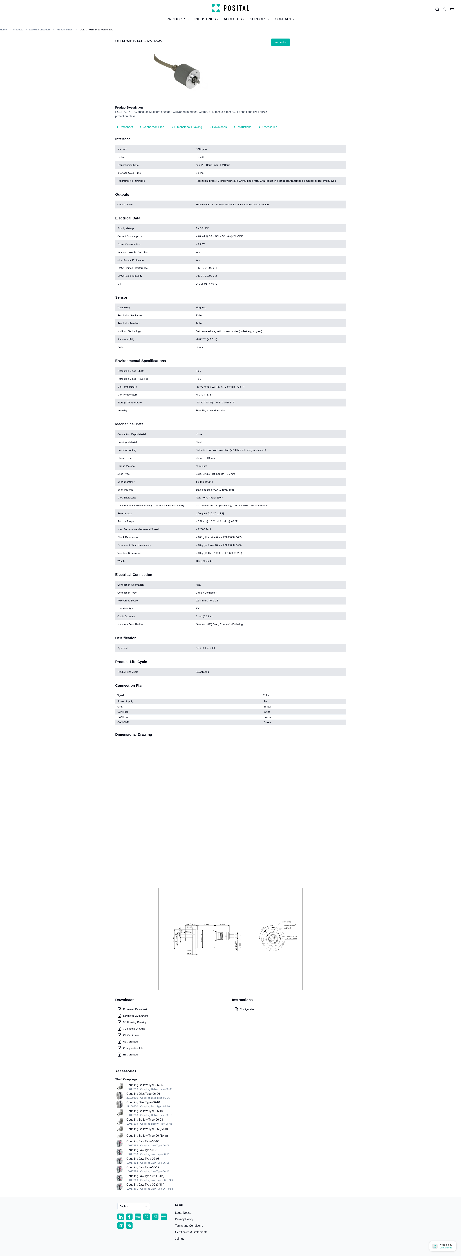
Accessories (269, 127)
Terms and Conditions (189, 1225)
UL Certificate (130, 1041)
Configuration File (133, 1048)
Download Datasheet (135, 1009)
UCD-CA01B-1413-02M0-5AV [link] (96, 29)
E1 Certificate (130, 1054)
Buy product (280, 42)
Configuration (247, 1009)
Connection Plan (153, 127)
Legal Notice (183, 1212)
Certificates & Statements (191, 1232)
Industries (205, 19)
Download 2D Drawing (136, 1015)
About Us (233, 19)
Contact (283, 19)
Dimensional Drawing (188, 127)
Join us (179, 1238)
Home (3, 29)
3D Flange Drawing (134, 1028)
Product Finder (65, 29)
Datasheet (126, 127)
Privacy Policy (184, 1219)
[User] (437, 9)
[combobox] (133, 1206)
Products (176, 19)
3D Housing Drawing (135, 1022)
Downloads (219, 127)
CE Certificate (131, 1035)
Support (258, 19)
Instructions (244, 127)
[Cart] (451, 9)
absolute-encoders (39, 29)
